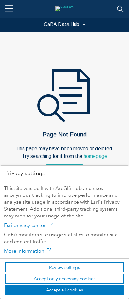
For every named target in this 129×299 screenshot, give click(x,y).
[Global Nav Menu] (8, 8)
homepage (95, 156)
